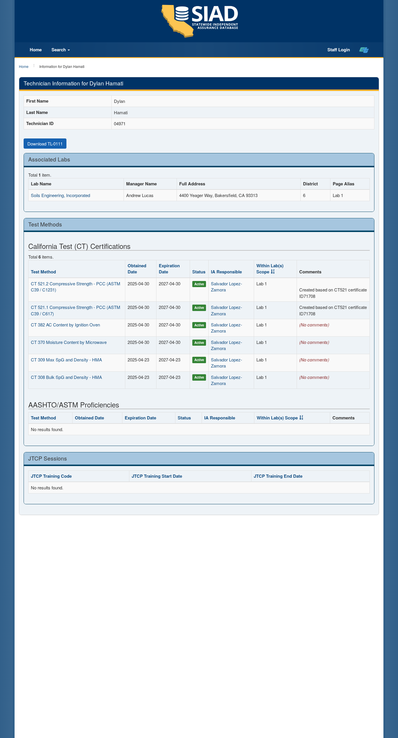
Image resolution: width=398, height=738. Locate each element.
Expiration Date (169, 268)
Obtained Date (137, 268)
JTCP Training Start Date (157, 476)
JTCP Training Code (51, 476)
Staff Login (338, 49)
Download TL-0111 (45, 143)
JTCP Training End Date (278, 476)
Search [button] (59, 49)
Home (36, 49)
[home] (364, 50)
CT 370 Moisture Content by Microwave (69, 342)
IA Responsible (226, 271)
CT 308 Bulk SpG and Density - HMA (66, 377)
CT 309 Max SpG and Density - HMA (66, 359)
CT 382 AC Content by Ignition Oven (65, 324)
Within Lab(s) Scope (269, 268)
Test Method (43, 271)
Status (198, 271)
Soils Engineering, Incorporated (60, 195)
